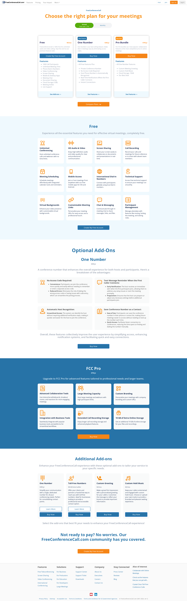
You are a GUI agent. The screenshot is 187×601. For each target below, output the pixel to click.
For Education (62, 579)
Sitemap (52, 599)
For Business (61, 572)
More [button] (56, 2)
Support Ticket (81, 575)
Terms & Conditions (75, 599)
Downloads (80, 579)
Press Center (118, 572)
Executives (98, 575)
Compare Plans (92, 104)
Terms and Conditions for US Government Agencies (100, 599)
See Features (92, 94)
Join (166, 2)
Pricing (38, 2)
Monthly (102, 25)
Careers (97, 579)
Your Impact (47, 2)
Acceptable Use (62, 599)
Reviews (117, 575)
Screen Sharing (43, 575)
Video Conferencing (45, 579)
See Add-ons (54, 94)
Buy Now (93, 56)
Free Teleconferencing (46, 572)
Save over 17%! (84, 25)
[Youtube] (91, 594)
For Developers (62, 583)
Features (29, 2)
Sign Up (173, 2)
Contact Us (99, 583)
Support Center (81, 572)
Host (159, 2)
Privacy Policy (43, 599)
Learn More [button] (50, 509)
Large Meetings (62, 587)
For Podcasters (62, 575)
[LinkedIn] (95, 594)
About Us (98, 572)
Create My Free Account (55, 56)
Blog (115, 579)
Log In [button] (182, 2)
